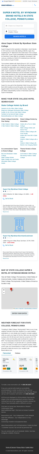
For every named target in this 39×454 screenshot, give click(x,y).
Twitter (27, 431)
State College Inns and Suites (10, 159)
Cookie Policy (29, 447)
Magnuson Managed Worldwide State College (14, 110)
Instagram (4, 433)
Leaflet (16, 308)
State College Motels (7, 157)
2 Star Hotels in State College (10, 126)
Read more (6, 211)
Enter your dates (19, 313)
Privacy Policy (21, 447)
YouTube (32, 431)
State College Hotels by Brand (14, 105)
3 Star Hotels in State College (10, 124)
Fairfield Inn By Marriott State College (12, 114)
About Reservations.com (8, 425)
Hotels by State (32, 425)
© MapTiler (21, 308)
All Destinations (22, 425)
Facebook (21, 431)
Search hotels (19, 36)
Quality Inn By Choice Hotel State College (13, 112)
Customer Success (8, 427)
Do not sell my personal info (23, 427)
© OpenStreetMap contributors (30, 308)
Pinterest (16, 433)
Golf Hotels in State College (28, 153)
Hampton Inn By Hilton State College (12, 108)
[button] (11, 289)
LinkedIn (10, 433)
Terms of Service (11, 447)
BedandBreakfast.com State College (12, 116)
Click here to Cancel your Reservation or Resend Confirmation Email (15, 407)
